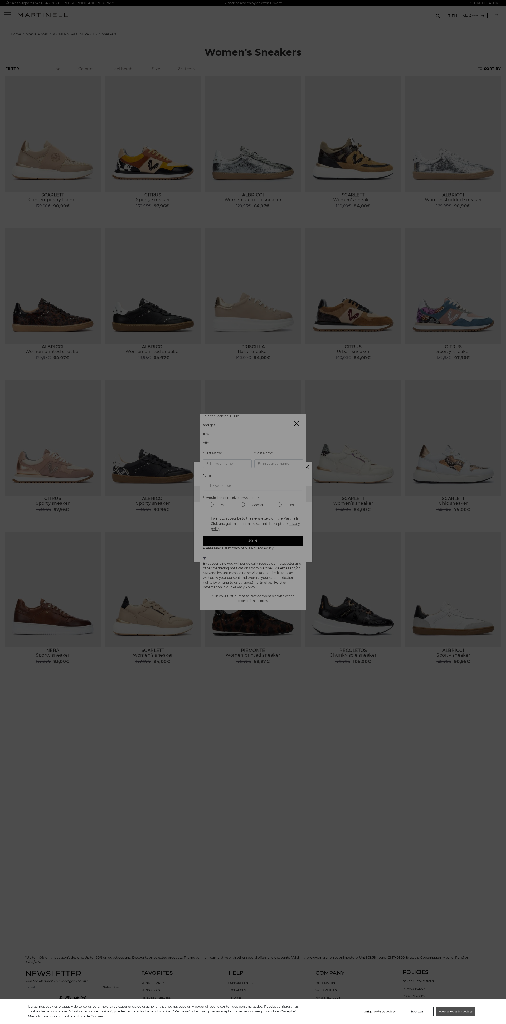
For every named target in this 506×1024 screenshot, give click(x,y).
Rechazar (417, 1011)
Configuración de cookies (379, 1011)
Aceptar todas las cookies (456, 1011)
